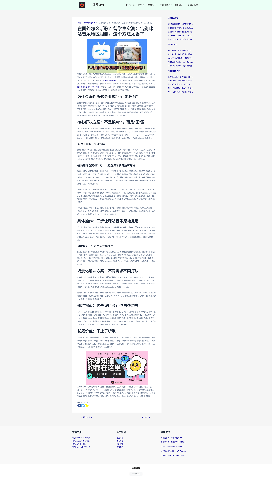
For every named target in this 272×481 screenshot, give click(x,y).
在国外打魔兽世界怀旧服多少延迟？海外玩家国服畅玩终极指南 (180, 32)
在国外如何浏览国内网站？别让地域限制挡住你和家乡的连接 (180, 92)
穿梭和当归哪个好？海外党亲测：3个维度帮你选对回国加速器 (180, 66)
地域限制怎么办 (166, 5)
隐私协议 (120, 441)
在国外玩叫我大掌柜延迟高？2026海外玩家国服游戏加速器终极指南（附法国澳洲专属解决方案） (180, 39)
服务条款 (120, 438)
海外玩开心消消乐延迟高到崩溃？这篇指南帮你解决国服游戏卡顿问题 (180, 36)
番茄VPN (98, 5)
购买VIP (141, 5)
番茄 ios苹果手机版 (79, 444)
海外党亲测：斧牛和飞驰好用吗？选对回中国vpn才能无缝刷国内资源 (180, 54)
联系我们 (120, 447)
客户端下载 (130, 5)
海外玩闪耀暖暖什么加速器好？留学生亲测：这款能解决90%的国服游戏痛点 (180, 24)
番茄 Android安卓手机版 (81, 447)
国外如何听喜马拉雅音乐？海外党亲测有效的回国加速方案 (180, 88)
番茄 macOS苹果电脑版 (81, 441)
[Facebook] (79, 405)
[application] (155, 5)
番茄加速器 (136, 474)
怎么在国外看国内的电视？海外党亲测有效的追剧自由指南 (180, 81)
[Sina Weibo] (87, 405)
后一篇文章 (147, 417)
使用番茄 (150, 5)
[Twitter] (83, 405)
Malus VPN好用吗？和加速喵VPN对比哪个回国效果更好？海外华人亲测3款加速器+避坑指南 (180, 58)
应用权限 (120, 444)
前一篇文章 (86, 417)
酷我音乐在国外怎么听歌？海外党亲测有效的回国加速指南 (180, 77)
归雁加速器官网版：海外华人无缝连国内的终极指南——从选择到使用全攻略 (180, 62)
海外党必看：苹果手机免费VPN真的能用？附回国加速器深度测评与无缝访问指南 (180, 50)
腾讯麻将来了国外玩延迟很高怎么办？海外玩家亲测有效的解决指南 (180, 28)
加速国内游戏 (193, 5)
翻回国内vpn (179, 5)
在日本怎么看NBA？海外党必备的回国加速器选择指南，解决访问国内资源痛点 (180, 84)
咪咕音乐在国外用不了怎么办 (112, 80)
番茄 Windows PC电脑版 (81, 438)
